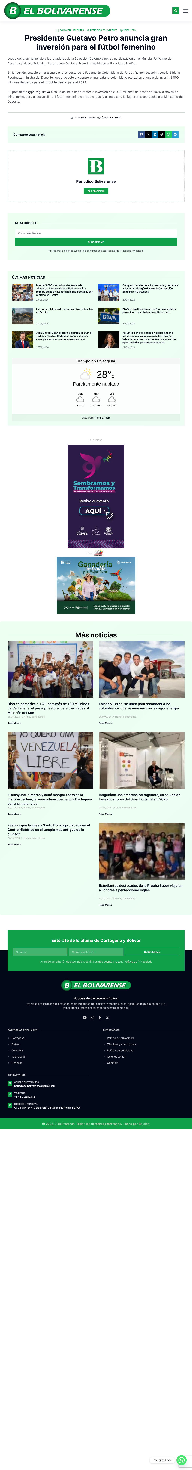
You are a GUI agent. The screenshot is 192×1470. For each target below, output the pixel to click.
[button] (175, 10)
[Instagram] (92, 1022)
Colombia (65, 30)
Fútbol (104, 117)
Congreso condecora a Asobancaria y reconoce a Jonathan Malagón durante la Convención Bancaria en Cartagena (150, 288)
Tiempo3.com (102, 417)
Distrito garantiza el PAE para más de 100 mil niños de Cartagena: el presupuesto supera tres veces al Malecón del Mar (48, 708)
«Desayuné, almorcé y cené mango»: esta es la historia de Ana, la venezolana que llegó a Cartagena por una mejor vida (50, 799)
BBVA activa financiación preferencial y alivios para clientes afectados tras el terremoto (149, 311)
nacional (115, 117)
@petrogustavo (39, 92)
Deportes (78, 30)
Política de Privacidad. (131, 250)
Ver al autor (95, 190)
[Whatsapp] (181, 1460)
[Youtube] (85, 1022)
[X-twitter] (107, 1022)
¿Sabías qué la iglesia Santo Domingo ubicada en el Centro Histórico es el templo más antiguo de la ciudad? (49, 829)
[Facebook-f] (100, 1022)
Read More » (14, 723)
